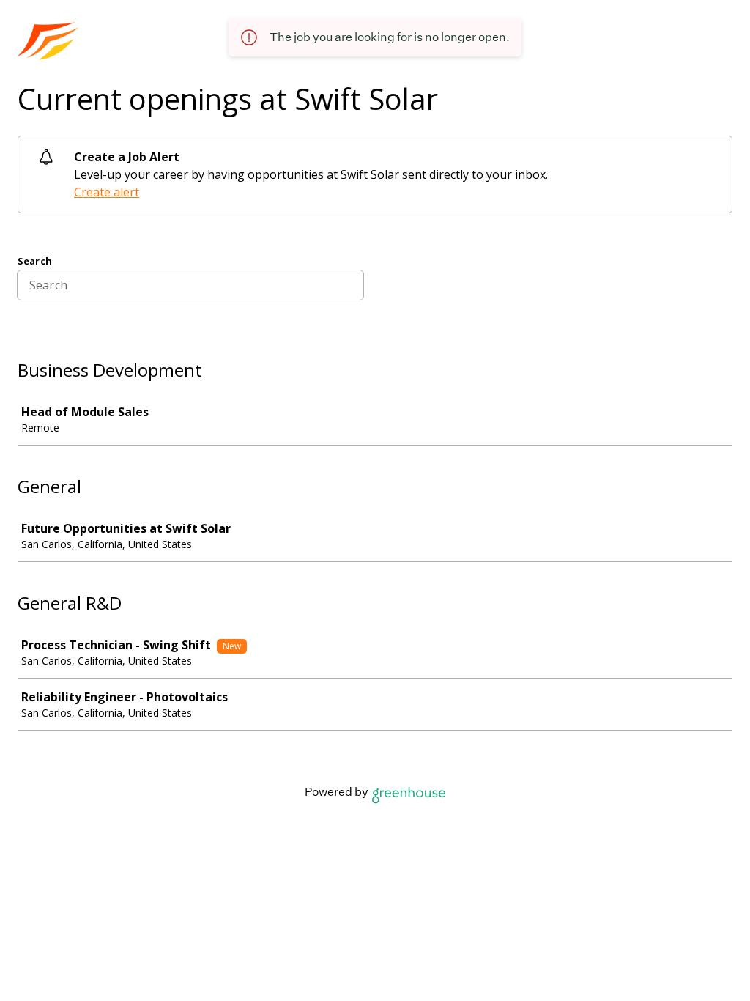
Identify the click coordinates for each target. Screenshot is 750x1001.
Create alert (106, 192)
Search (35, 260)
